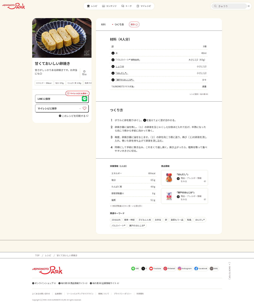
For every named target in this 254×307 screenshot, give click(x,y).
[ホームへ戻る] (13, 6)
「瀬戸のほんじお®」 (125, 79)
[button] (229, 6)
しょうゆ (120, 66)
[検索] (215, 6)
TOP (37, 255)
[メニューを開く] (248, 6)
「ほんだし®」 (122, 73)
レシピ (48, 255)
